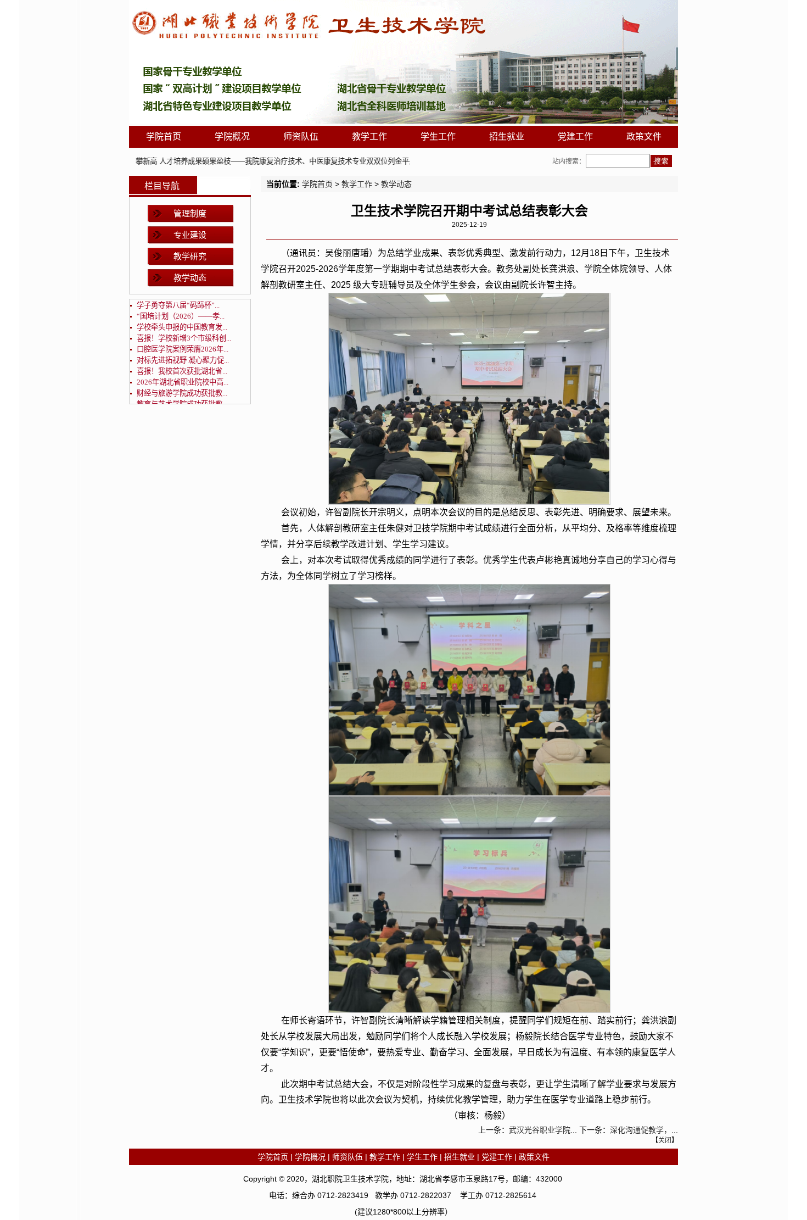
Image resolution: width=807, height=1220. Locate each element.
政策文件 (644, 136)
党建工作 (575, 136)
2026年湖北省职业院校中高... (182, 382)
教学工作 (369, 136)
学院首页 (163, 136)
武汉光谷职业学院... (543, 1130)
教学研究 (189, 256)
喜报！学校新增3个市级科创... (184, 338)
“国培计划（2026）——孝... (181, 316)
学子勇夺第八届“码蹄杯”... (178, 305)
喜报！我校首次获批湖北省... (182, 371)
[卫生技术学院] (403, 120)
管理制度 (189, 213)
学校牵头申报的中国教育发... (182, 327)
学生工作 (438, 136)
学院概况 (232, 136)
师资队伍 (300, 136)
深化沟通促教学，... (644, 1130)
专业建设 (189, 234)
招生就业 (506, 136)
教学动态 (189, 277)
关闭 (664, 1140)
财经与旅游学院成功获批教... (182, 393)
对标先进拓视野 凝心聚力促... (183, 360)
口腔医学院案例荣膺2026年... (182, 349)
